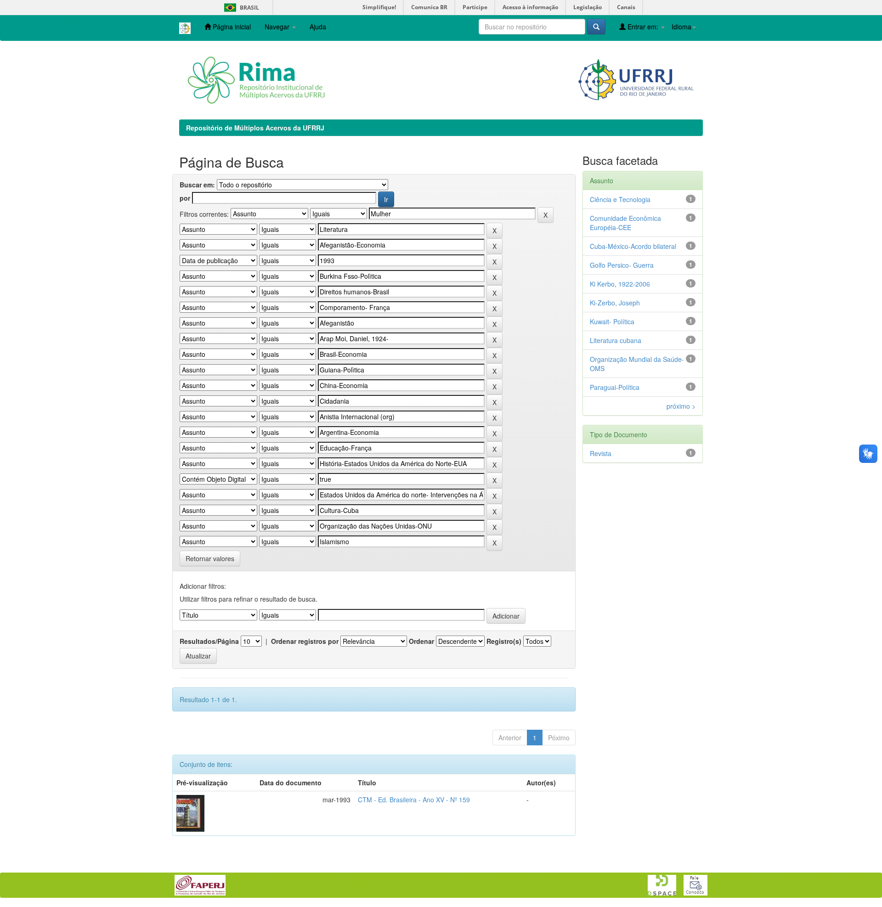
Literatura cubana (615, 340)
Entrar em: (643, 26)
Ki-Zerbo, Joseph (615, 302)
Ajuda (318, 26)
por (185, 198)
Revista (600, 453)
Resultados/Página (209, 641)
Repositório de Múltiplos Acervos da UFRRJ (255, 127)
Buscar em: (197, 184)
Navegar (278, 26)
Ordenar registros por (305, 641)
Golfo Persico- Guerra (622, 265)
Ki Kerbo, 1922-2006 (620, 283)
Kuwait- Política (612, 321)
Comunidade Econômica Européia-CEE (625, 223)
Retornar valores (210, 558)
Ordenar (421, 641)
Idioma (681, 26)
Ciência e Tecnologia (620, 199)
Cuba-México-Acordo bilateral (633, 246)
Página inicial (231, 26)
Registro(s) (503, 641)
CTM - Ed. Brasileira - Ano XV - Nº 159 (414, 799)
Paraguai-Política (614, 387)
